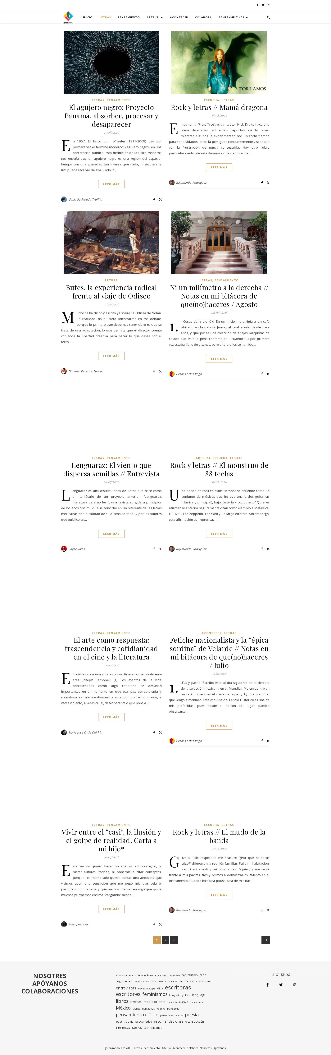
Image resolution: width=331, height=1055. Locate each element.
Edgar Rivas (76, 549)
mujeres (183, 1002)
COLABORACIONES (49, 991)
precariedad (143, 1021)
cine (202, 974)
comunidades (142, 981)
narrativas (148, 1008)
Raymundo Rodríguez (191, 182)
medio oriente (154, 1001)
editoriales (204, 981)
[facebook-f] (258, 5)
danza (193, 981)
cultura (183, 981)
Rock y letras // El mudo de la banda (219, 836)
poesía (192, 1014)
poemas (179, 1015)
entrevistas (126, 988)
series (137, 1027)
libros (122, 1001)
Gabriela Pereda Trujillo (85, 199)
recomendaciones (168, 1021)
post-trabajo (125, 1021)
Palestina (161, 1008)
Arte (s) (153, 17)
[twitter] (263, 5)
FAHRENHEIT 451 (232, 17)
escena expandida (150, 988)
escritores (128, 994)
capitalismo (190, 975)
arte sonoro (161, 975)
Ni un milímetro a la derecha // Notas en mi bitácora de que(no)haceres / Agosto (219, 296)
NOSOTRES (49, 976)
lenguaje (198, 995)
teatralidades (153, 1028)
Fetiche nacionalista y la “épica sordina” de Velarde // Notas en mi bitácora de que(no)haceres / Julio (219, 652)
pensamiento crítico (137, 1014)
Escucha (211, 100)
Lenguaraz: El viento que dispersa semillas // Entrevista (111, 469)
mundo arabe (197, 1002)
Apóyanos (219, 1048)
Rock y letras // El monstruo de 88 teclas (219, 469)
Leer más (111, 184)
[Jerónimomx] (68, 17)
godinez (186, 995)
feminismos (154, 994)
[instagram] (269, 5)
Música (137, 1008)
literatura (136, 1002)
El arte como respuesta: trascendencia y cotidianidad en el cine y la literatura (111, 648)
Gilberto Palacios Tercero (86, 371)
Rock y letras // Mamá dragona (219, 107)
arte (124, 975)
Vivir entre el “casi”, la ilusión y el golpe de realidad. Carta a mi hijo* (111, 840)
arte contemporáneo (141, 975)
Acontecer (179, 17)
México (123, 1008)
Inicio (88, 17)
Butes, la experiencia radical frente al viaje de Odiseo (111, 291)
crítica (154, 981)
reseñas (123, 1027)
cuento (173, 981)
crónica (163, 981)
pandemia (173, 1008)
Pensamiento (129, 17)
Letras (105, 17)
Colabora (203, 17)
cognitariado (124, 981)
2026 (118, 975)
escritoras (178, 987)
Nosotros (206, 1048)
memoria (172, 1002)
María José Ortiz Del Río (85, 732)
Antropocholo (78, 924)
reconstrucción (194, 1021)
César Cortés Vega (189, 374)
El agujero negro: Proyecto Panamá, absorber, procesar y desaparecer (111, 115)
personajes (166, 1015)
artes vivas (175, 975)
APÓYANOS (49, 983)
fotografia (174, 995)
